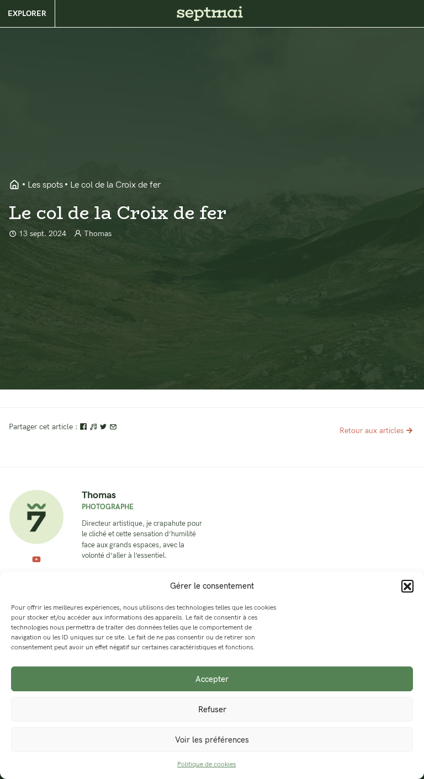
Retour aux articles (372, 430)
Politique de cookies (206, 764)
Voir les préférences (212, 740)
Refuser (212, 709)
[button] (407, 585)
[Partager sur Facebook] (84, 426)
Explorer (27, 13)
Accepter (212, 679)
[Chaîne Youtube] (36, 560)
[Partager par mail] (113, 426)
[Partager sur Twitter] (104, 426)
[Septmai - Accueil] (14, 185)
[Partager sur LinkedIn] (94, 426)
